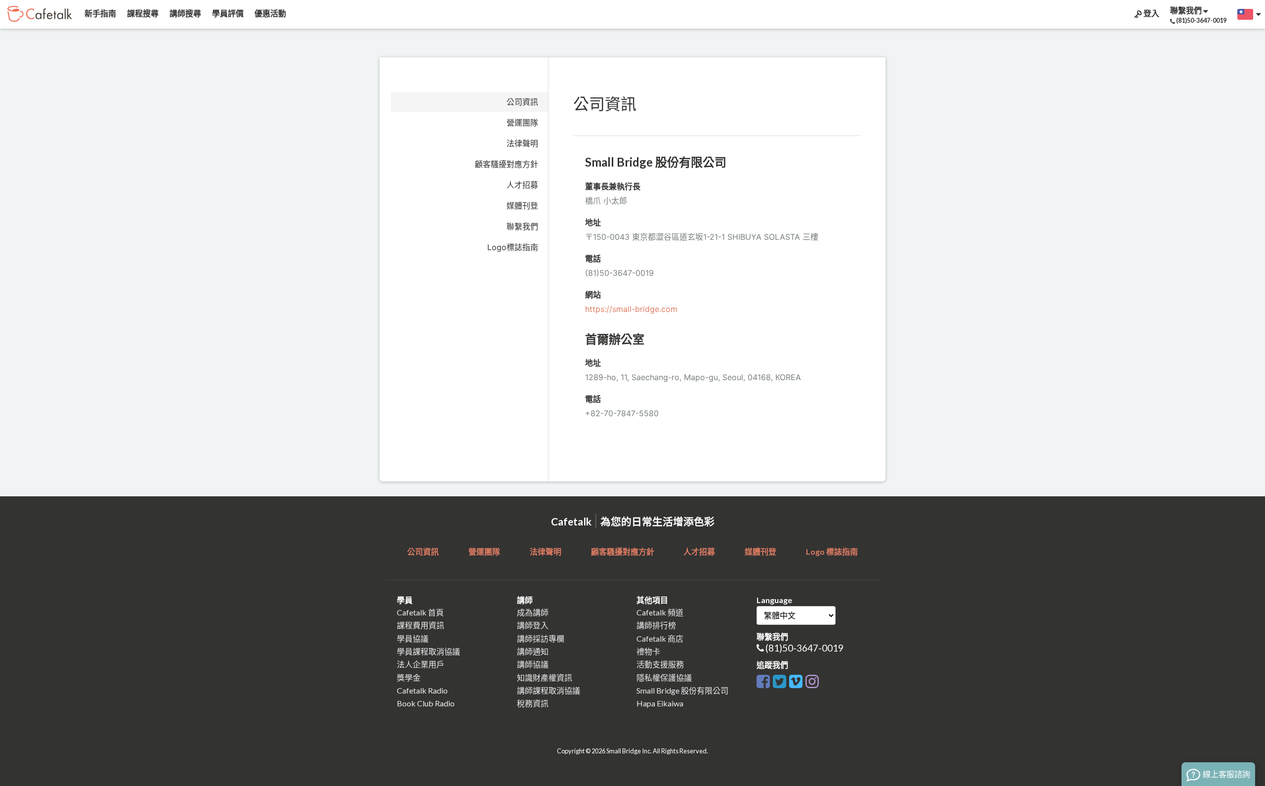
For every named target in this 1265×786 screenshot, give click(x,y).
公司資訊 (522, 102)
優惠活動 (269, 13)
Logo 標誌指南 (832, 551)
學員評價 (227, 13)
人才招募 (522, 185)
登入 (1150, 13)
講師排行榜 (656, 625)
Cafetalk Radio (422, 690)
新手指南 (99, 13)
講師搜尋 (184, 13)
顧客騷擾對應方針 (506, 164)
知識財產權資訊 (544, 677)
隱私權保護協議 (664, 677)
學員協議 (412, 638)
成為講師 (532, 612)
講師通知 (532, 651)
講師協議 (532, 664)
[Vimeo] (795, 679)
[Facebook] (763, 679)
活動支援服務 (660, 664)
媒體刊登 (522, 206)
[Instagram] (812, 679)
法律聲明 (522, 143)
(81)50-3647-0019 (804, 648)
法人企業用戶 (420, 664)
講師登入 (532, 625)
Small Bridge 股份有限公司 (682, 690)
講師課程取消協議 (548, 690)
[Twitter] (779, 679)
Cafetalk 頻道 (659, 612)
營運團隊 (522, 123)
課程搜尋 (142, 13)
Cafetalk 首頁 (420, 612)
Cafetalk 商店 (659, 638)
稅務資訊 (532, 703)
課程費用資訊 (420, 625)
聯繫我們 (522, 226)
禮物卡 (648, 651)
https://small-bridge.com (631, 309)
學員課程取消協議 (428, 651)
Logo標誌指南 (512, 247)
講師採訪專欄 (540, 638)
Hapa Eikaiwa (659, 703)
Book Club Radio (426, 703)
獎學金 (409, 677)
